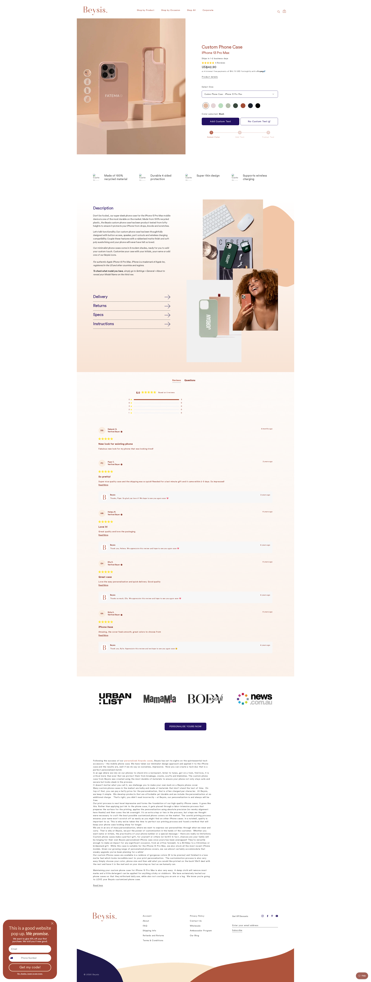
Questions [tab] (189, 381)
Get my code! (30, 967)
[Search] (278, 11)
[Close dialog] (52, 923)
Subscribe (237, 930)
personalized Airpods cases (138, 761)
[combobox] (14, 958)
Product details (210, 77)
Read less (98, 885)
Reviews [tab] (176, 381)
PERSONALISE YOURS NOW (185, 726)
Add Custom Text (220, 121)
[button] (213, 62)
